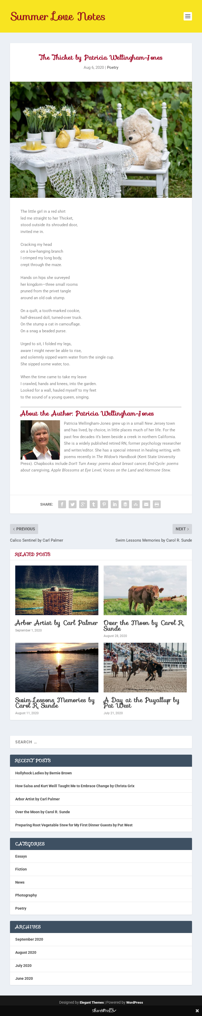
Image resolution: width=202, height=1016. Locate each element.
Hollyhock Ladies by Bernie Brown (43, 773)
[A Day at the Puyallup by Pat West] (145, 667)
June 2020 (24, 978)
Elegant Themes (92, 1002)
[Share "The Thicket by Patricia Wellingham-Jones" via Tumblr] (93, 504)
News (19, 882)
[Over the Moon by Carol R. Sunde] (145, 590)
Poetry (112, 67)
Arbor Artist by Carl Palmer (56, 623)
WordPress (134, 1002)
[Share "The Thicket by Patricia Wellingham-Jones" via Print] (157, 504)
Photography (26, 895)
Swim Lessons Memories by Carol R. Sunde (55, 703)
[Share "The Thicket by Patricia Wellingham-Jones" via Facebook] (62, 504)
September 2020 (29, 939)
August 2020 (25, 952)
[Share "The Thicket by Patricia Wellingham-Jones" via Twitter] (72, 504)
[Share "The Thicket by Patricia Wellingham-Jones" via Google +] (83, 504)
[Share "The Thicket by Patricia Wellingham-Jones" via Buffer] (125, 504)
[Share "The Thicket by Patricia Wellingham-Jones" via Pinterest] (104, 504)
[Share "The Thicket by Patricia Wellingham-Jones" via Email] (146, 504)
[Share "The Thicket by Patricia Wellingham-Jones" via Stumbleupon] (135, 504)
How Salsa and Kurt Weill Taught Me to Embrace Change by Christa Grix (74, 786)
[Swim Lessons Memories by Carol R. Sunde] (56, 667)
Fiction (21, 869)
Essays (21, 856)
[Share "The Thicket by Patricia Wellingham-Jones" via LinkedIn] (114, 504)
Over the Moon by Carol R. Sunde (144, 625)
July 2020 (23, 965)
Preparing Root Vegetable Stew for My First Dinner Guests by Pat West (74, 825)
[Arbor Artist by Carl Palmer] (56, 590)
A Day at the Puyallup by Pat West (142, 703)
